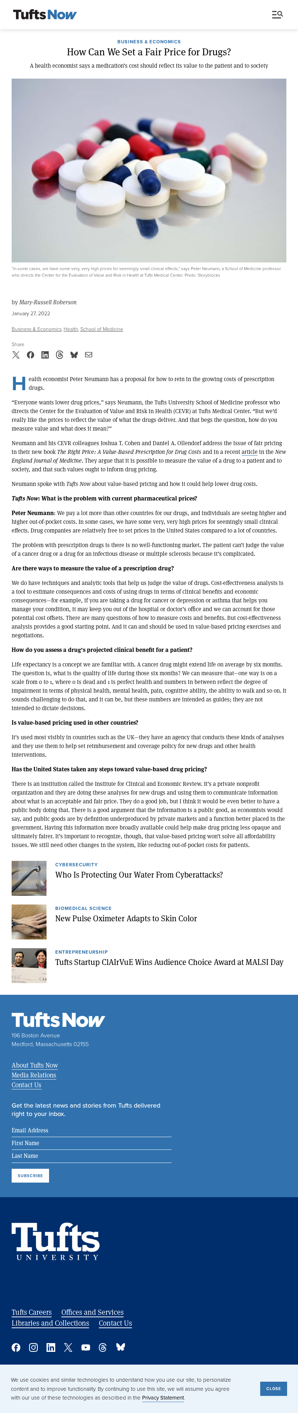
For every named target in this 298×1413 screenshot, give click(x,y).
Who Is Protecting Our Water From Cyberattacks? (139, 875)
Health (71, 329)
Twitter (68, 1347)
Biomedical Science (83, 909)
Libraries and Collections (50, 1323)
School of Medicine (101, 329)
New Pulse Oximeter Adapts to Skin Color (126, 918)
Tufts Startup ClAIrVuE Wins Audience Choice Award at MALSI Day (169, 962)
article (250, 451)
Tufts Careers (32, 1312)
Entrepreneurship (81, 952)
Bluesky (120, 1347)
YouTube (85, 1347)
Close (273, 1389)
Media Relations (34, 1074)
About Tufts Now (35, 1065)
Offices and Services (92, 1312)
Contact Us (26, 1084)
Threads (103, 1347)
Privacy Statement (163, 1398)
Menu (279, 15)
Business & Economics (149, 42)
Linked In (51, 1347)
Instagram (33, 1347)
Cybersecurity (76, 865)
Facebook (16, 1347)
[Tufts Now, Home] (45, 15)
